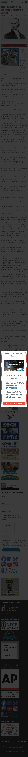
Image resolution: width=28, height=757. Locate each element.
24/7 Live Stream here (14, 395)
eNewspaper (11, 386)
